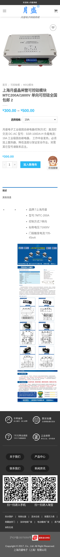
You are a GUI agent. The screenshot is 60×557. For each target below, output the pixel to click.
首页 (4, 85)
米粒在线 (9, 527)
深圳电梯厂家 (26, 522)
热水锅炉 (9, 517)
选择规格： (17, 119)
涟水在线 (35, 517)
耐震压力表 (49, 517)
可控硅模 (15, 85)
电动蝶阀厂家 (43, 522)
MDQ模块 (28, 85)
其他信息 (6, 197)
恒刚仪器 (22, 517)
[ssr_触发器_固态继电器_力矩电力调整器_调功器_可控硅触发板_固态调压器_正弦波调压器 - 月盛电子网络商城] (30, 9)
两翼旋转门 (10, 522)
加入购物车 (30, 164)
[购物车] (56, 11)
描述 (4, 190)
